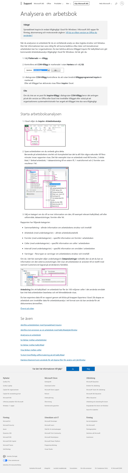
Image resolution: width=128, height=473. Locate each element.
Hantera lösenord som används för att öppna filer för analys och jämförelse (52, 359)
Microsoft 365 (39, 3)
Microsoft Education (92, 382)
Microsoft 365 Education (93, 394)
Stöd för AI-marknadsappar (53, 429)
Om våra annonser (86, 468)
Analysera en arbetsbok (30, 335)
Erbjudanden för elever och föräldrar (97, 406)
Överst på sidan (27, 308)
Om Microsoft (90, 425)
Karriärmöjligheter (92, 421)
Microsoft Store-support (52, 390)
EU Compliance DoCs (101, 468)
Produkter (57, 3)
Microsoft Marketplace (51, 437)
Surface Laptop (7, 386)
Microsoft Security (8, 425)
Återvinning (48, 402)
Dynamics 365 (7, 433)
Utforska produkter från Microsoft (13, 402)
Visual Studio (49, 449)
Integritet (47, 468)
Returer (47, 394)
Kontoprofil (48, 382)
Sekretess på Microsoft (93, 433)
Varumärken (73, 468)
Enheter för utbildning (93, 386)
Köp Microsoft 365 (81, 3)
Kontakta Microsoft (35, 468)
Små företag (6, 449)
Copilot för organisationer (11, 390)
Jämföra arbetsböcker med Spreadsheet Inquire (41, 325)
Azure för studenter (92, 410)
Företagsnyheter (91, 429)
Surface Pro (6, 382)
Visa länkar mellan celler (31, 350)
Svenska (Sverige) (12, 456)
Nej (88, 368)
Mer (67, 3)
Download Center (50, 386)
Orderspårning (49, 398)
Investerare (89, 437)
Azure (4, 429)
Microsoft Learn (49, 425)
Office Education (91, 398)
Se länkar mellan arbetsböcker (33, 340)
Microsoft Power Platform (52, 441)
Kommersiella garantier (52, 406)
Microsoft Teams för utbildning (95, 390)
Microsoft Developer (51, 421)
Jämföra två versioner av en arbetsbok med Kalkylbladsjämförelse (48, 330)
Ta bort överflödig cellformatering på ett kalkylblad (42, 355)
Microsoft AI (6, 421)
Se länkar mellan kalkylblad (32, 345)
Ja (73, 368)
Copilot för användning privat (12, 394)
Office (49, 3)
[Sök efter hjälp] (116, 3)
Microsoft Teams (8, 445)
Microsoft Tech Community (53, 433)
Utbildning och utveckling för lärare (97, 402)
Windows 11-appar (8, 406)
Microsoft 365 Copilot (9, 441)
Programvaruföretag (51, 445)
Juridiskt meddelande (60, 468)
